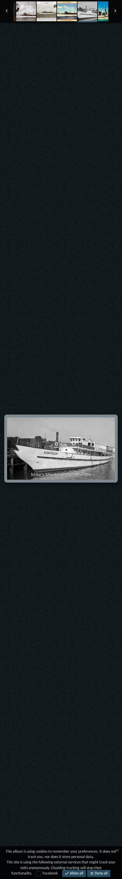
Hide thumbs (61, 33)
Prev (20, 34)
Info (75, 34)
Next (102, 34)
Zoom (48, 34)
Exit (34, 34)
